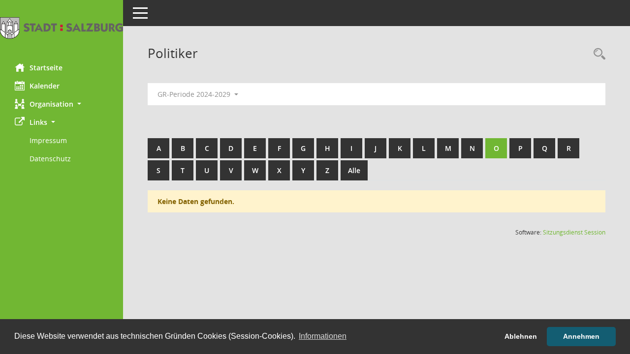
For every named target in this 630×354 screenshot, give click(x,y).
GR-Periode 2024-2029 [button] (195, 94)
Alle (354, 170)
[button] (61, 104)
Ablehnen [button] (520, 336)
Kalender (45, 85)
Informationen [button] (322, 336)
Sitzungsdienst (574, 232)
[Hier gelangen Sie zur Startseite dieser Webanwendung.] (61, 28)
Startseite (46, 67)
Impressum (48, 140)
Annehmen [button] (581, 336)
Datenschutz (50, 158)
